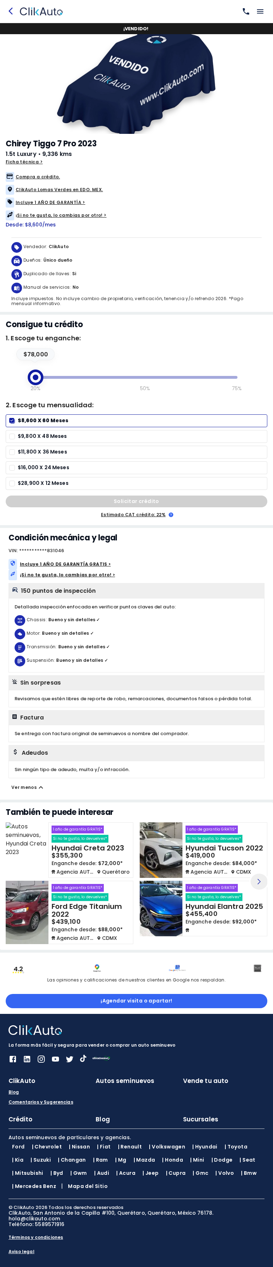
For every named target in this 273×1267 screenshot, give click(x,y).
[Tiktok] (83, 1060)
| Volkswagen (167, 1146)
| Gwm (78, 1173)
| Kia (17, 1159)
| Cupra (176, 1173)
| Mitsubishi (27, 1173)
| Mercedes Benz (34, 1186)
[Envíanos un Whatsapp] (244, 11)
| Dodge (222, 1159)
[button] (136, 177)
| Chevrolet (47, 1146)
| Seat (247, 1159)
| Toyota (236, 1146)
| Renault (130, 1146)
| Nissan (79, 1146)
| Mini (197, 1159)
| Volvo (224, 1173)
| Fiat (104, 1146)
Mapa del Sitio (88, 1186)
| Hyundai (205, 1146)
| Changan (72, 1159)
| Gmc (200, 1173)
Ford (18, 1146)
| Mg (121, 1159)
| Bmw (249, 1173)
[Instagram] (41, 1061)
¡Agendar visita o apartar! (136, 1000)
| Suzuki (41, 1159)
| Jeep (151, 1173)
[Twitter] (69, 1061)
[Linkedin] (27, 1061)
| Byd (56, 1173)
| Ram (100, 1159)
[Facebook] (13, 1061)
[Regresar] (13, 11)
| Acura (125, 1173)
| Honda (172, 1159)
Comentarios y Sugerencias (41, 1102)
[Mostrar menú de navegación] (260, 11)
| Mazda (144, 1159)
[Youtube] (55, 1061)
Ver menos (24, 787)
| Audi (101, 1173)
